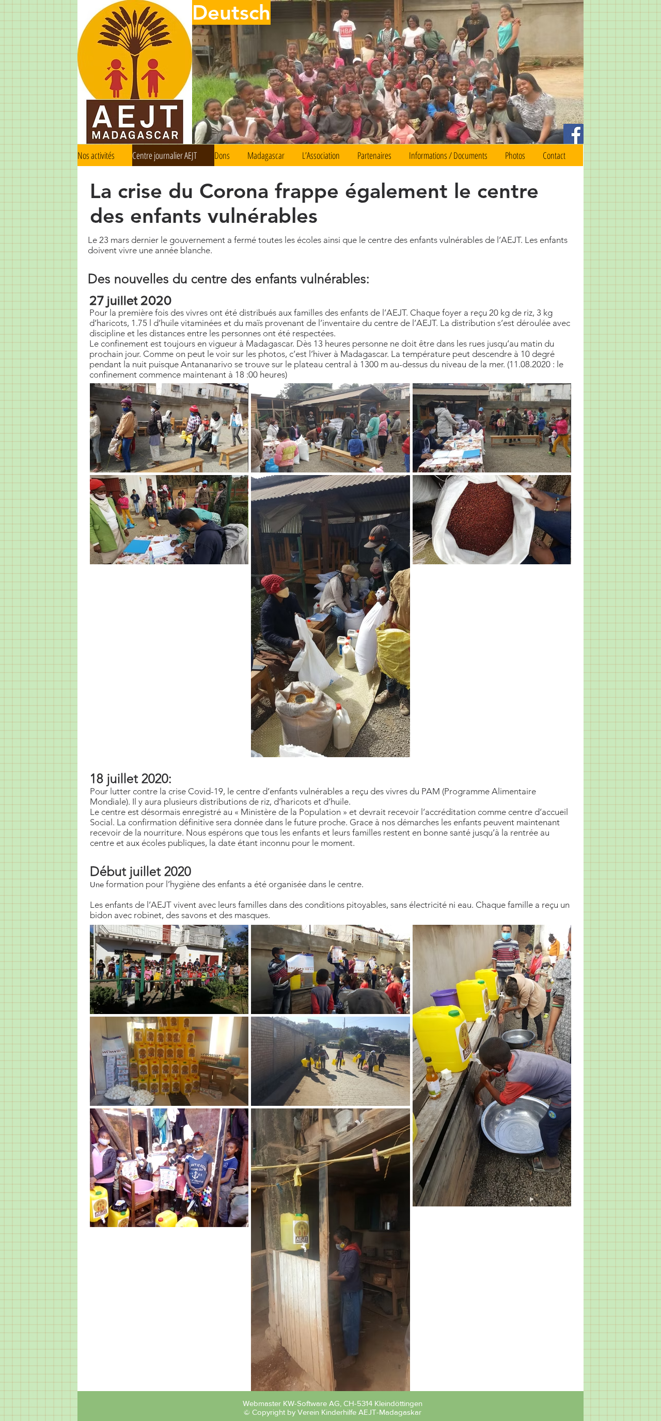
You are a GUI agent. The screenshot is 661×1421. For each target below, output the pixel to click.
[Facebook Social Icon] (573, 134)
